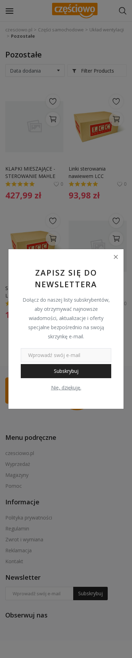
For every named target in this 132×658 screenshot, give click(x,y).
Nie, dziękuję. (66, 387)
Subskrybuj (66, 371)
